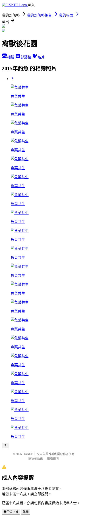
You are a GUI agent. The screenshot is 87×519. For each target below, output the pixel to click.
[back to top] (5, 445)
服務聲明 (53, 458)
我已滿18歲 (11, 512)
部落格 (26, 57)
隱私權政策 (35, 458)
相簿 (11, 57)
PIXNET (28, 454)
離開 (26, 512)
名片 (41, 57)
